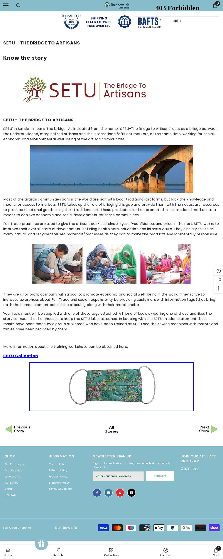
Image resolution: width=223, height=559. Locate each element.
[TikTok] (131, 493)
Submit (160, 476)
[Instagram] (108, 493)
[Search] (18, 5)
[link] (58, 552)
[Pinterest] (120, 493)
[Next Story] (183, 429)
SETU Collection (20, 355)
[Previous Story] (39, 429)
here (123, 346)
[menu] (5, 5)
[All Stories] (111, 429)
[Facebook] (97, 493)
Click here (190, 468)
